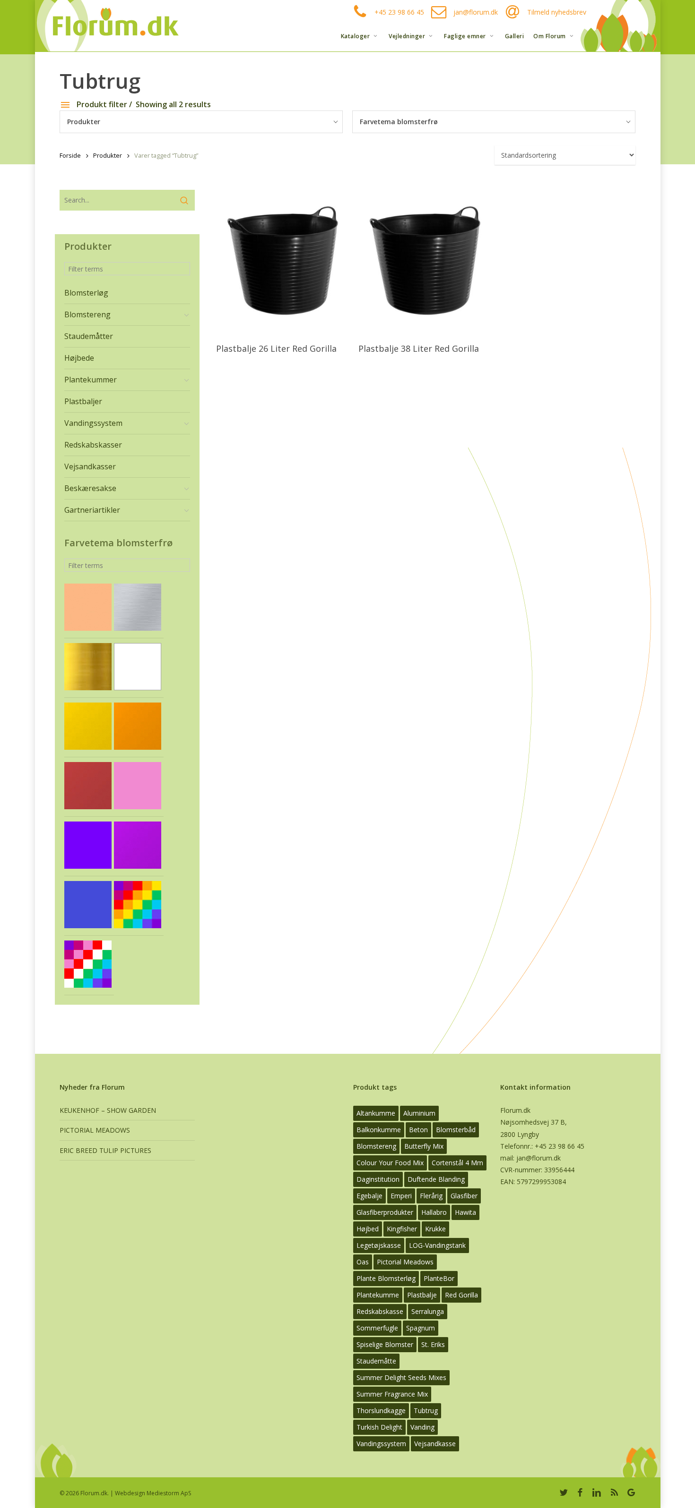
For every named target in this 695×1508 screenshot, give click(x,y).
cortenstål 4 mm (457, 1162)
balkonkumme (378, 1129)
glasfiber (464, 1195)
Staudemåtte (376, 1360)
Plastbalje (422, 1294)
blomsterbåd (456, 1129)
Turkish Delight (379, 1427)
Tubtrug (426, 1410)
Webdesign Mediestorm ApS (153, 1493)
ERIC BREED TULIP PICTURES (105, 1150)
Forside (70, 155)
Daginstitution (378, 1179)
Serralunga (427, 1311)
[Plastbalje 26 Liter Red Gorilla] (283, 263)
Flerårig (431, 1195)
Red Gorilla (461, 1294)
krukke (435, 1228)
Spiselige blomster (384, 1344)
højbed (367, 1228)
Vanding (422, 1427)
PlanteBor (439, 1278)
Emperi (401, 1195)
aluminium (419, 1113)
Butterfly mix (423, 1146)
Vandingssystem (381, 1443)
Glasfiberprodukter (384, 1212)
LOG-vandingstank (437, 1245)
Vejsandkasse (435, 1443)
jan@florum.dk (475, 12)
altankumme (375, 1113)
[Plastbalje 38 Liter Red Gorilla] (425, 263)
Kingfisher (402, 1228)
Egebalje (369, 1195)
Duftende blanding (436, 1179)
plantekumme (377, 1294)
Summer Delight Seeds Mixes (401, 1377)
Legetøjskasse (378, 1245)
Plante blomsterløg (386, 1278)
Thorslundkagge (381, 1410)
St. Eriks (433, 1344)
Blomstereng (376, 1146)
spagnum (420, 1327)
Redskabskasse (379, 1311)
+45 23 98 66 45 (399, 12)
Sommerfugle (377, 1327)
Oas (362, 1261)
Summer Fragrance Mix (392, 1393)
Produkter (107, 155)
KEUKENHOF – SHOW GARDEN (108, 1110)
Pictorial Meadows (405, 1261)
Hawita (465, 1212)
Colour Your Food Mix (390, 1162)
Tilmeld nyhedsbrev (556, 12)
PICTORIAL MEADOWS (95, 1130)
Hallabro (434, 1212)
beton (418, 1129)
